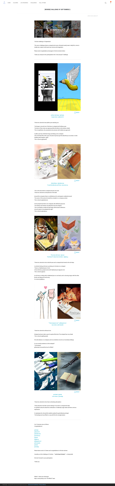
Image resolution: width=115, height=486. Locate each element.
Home (9, 2)
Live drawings (24, 2)
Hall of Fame (42, 2)
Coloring (15, 2)
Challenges (33, 2)
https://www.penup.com (40, 478)
